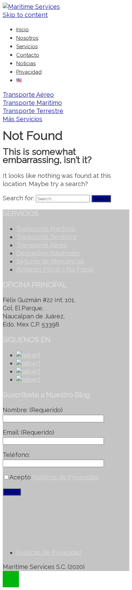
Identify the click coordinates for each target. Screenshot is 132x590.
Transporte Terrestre (33, 110)
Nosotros (27, 38)
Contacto (27, 55)
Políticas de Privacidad (49, 552)
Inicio (22, 29)
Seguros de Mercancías (50, 261)
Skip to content (25, 14)
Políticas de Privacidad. (65, 477)
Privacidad (29, 72)
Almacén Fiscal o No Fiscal (54, 269)
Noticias (26, 63)
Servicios (27, 46)
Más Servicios (22, 119)
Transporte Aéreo (28, 94)
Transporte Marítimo (32, 102)
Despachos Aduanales (48, 253)
